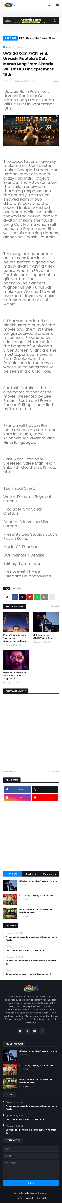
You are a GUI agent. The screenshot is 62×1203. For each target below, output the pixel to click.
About (29, 1198)
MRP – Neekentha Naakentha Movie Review (36, 38)
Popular (12, 873)
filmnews (17, 47)
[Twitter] (22, 597)
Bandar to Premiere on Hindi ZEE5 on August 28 (14, 675)
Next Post (51, 771)
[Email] (44, 597)
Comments (49, 873)
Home (6, 47)
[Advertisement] (31, 836)
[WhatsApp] (37, 597)
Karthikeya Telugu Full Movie (36, 895)
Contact (41, 1198)
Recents (31, 873)
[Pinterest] (29, 597)
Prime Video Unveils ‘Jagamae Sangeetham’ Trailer (15, 638)
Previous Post (12, 771)
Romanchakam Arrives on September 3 (28, 974)
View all (55, 606)
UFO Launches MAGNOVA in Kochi (43, 637)
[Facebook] (15, 597)
